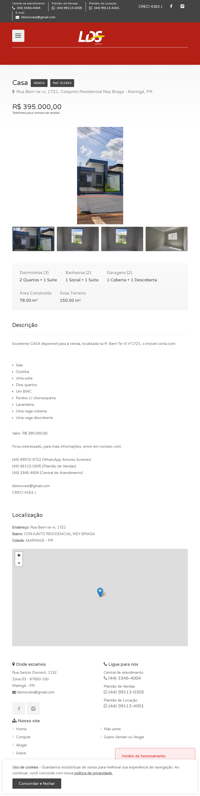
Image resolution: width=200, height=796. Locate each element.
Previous (26, 182)
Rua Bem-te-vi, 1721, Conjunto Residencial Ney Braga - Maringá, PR (83, 91)
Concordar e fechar (37, 783)
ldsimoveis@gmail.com (35, 692)
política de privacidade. (93, 773)
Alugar (21, 745)
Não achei (112, 729)
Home (21, 729)
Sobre (21, 753)
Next (174, 182)
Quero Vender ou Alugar (124, 737)
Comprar (23, 737)
